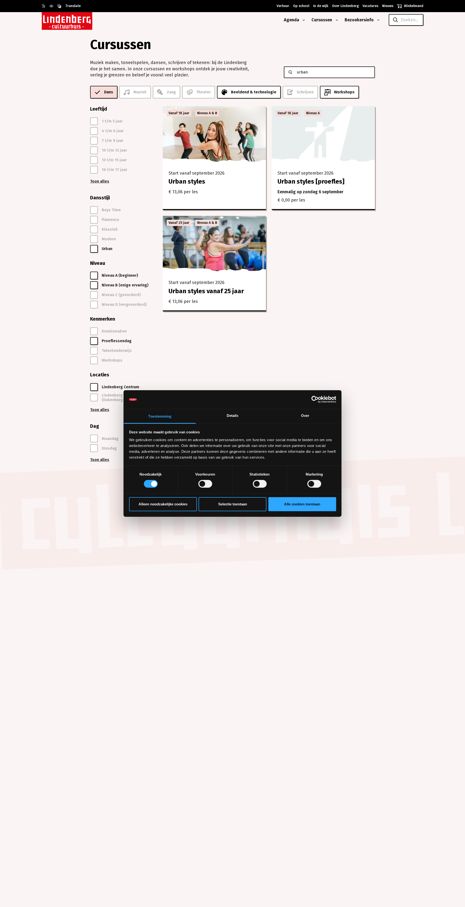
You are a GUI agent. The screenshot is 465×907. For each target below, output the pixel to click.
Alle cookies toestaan (302, 504)
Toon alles (99, 181)
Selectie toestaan (232, 504)
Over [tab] (305, 415)
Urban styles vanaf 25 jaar (206, 291)
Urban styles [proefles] (311, 181)
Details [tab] (233, 415)
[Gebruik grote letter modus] (45, 6)
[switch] (205, 484)
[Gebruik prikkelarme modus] (53, 6)
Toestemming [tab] (159, 416)
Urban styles (187, 181)
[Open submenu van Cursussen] (336, 20)
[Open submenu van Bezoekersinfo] (377, 20)
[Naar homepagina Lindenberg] (78, 20)
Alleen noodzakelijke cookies (163, 504)
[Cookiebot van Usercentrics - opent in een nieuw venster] (315, 399)
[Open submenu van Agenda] (303, 20)
